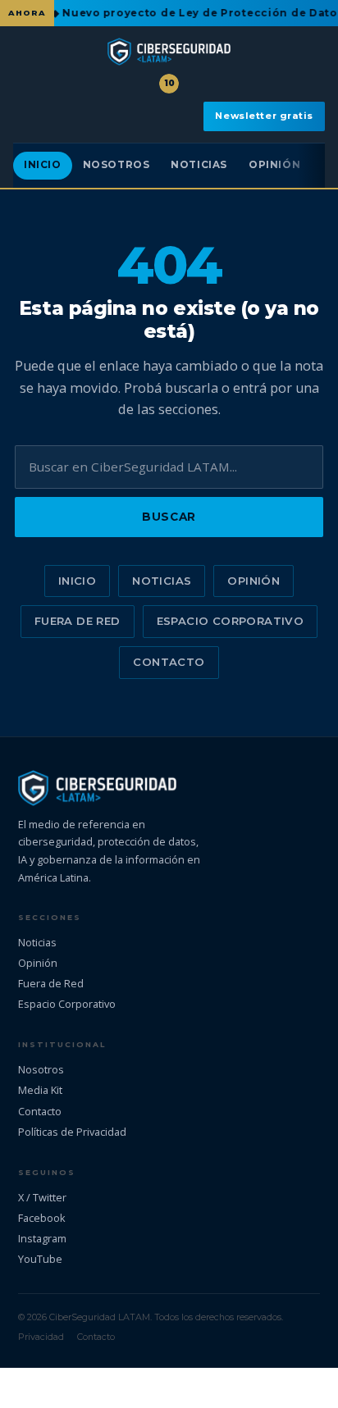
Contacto (168, 661)
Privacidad (41, 1336)
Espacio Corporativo (230, 620)
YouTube (40, 1258)
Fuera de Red (77, 620)
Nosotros (116, 165)
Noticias (199, 165)
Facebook (42, 1217)
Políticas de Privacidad (72, 1131)
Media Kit (40, 1089)
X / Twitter (42, 1197)
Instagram (42, 1238)
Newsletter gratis (264, 115)
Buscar (168, 516)
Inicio (43, 165)
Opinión (274, 165)
